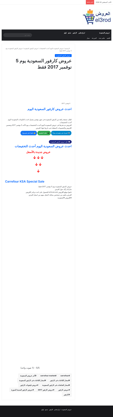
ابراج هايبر (81, 33)
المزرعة (94, 38)
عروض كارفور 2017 (45, 390)
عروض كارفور (63, 390)
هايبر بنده (102, 38)
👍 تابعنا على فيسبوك (28, 133)
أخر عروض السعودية (27, 376)
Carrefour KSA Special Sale (24, 181)
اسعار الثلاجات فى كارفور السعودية (32, 380)
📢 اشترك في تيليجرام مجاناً (61, 133)
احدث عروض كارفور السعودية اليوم (50, 109)
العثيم (108, 38)
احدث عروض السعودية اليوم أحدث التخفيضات (43, 146)
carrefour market (47, 376)
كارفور (75, 33)
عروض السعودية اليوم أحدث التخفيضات (51, 48)
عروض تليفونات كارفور (28, 385)
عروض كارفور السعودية (31, 48)
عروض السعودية (104, 33)
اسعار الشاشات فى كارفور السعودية (55, 385)
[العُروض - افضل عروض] (96, 17)
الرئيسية (67, 48)
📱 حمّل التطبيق (44, 133)
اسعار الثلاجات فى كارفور (59, 380)
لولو (65, 33)
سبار (88, 38)
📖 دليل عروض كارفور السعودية (60, 142)
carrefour (64, 376)
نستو (69, 33)
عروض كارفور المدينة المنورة (22, 390)
